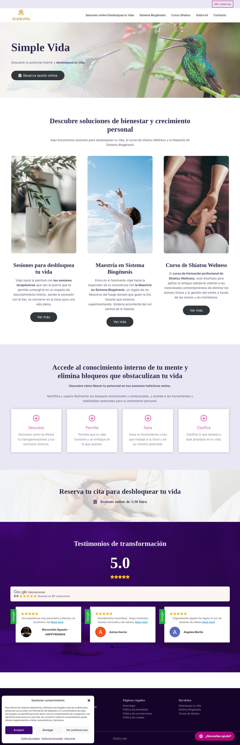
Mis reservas (222, 4)
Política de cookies (30, 738)
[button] (89, 700)
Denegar (48, 730)
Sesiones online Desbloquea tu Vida (110, 15)
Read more (57, 622)
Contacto (219, 15)
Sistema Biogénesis (153, 15)
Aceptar (19, 730)
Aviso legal (69, 738)
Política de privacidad (52, 738)
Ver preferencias (77, 730)
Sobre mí (202, 15)
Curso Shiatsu (180, 15)
